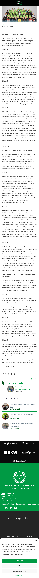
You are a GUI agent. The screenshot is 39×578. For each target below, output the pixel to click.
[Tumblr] (11, 374)
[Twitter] (6, 374)
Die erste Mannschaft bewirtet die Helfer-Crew (23, 405)
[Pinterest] (8, 374)
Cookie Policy (18, 575)
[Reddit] (17, 374)
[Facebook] (3, 374)
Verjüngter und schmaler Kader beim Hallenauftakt (22, 425)
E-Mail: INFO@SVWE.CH (10, 500)
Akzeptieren (19, 561)
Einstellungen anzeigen (19, 571)
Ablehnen (19, 566)
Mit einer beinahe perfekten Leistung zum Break (23, 389)
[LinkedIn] (14, 374)
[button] (36, 541)
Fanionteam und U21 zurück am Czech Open (22, 415)
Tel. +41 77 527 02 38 (9, 498)
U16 (3, 24)
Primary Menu (35, 3)
